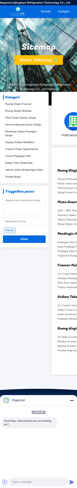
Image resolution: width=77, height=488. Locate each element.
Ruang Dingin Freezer (18, 103)
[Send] (72, 482)
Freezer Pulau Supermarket (21, 149)
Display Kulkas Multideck (19, 142)
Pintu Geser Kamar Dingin (20, 117)
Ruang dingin (13, 176)
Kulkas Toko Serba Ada (19, 162)
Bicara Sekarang (36, 60)
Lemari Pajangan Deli (18, 155)
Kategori (63, 11)
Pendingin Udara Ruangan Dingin (21, 133)
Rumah (46, 11)
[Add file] (4, 482)
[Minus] (72, 400)
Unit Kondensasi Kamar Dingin (23, 124)
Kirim (24, 239)
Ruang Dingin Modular (18, 110)
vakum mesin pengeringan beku (24, 169)
